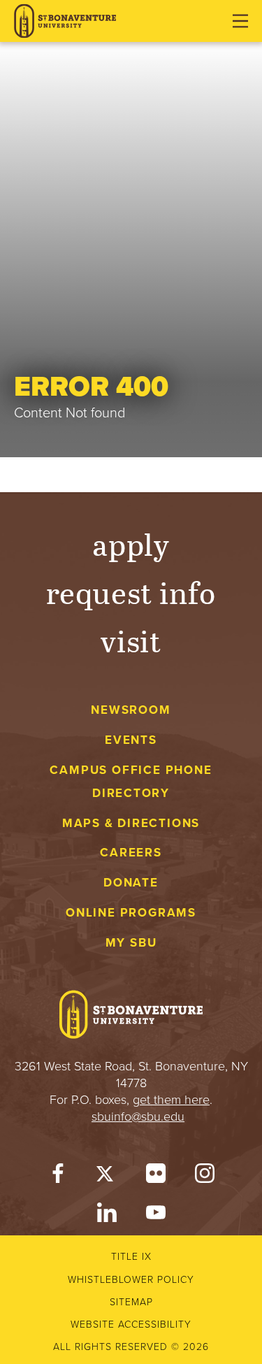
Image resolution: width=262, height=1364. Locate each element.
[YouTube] (155, 1215)
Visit (131, 640)
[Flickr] (155, 1176)
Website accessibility (131, 1324)
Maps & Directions (131, 823)
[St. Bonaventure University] (65, 21)
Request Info (131, 591)
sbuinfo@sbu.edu (138, 1116)
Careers (131, 852)
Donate (131, 882)
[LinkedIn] (106, 1215)
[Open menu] (240, 21)
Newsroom (130, 710)
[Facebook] (58, 1176)
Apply (131, 543)
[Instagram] (204, 1176)
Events (131, 740)
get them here (171, 1099)
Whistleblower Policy (131, 1280)
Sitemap (131, 1302)
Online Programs (131, 912)
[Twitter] (106, 1176)
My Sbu (131, 942)
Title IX (131, 1257)
